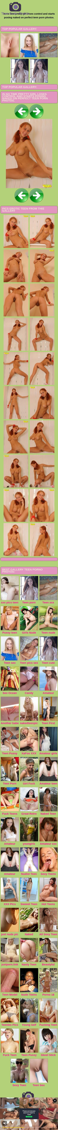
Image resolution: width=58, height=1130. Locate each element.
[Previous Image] (21, 118)
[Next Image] (36, 118)
